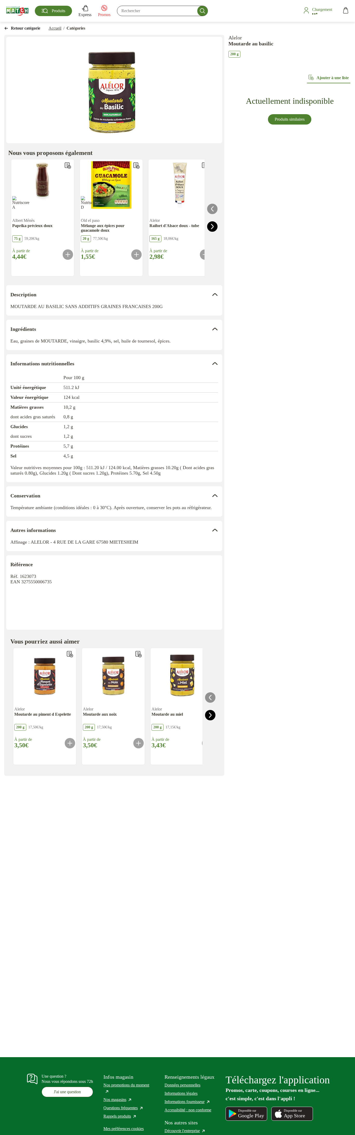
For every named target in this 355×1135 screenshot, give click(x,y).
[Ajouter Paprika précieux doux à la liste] (68, 165)
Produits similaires (290, 119)
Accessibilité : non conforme (188, 1110)
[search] (162, 11)
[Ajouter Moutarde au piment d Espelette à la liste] (70, 654)
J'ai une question (67, 1092)
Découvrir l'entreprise (185, 1131)
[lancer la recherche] (202, 11)
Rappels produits (120, 1116)
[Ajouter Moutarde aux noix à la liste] (138, 654)
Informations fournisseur (187, 1101)
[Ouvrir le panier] (346, 11)
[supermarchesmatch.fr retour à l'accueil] (17, 11)
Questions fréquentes (123, 1108)
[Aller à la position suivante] (212, 226)
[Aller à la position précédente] (212, 209)
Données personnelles (182, 1085)
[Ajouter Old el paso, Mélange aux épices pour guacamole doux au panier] (136, 254)
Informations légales (181, 1093)
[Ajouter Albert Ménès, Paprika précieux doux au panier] (68, 254)
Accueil (55, 28)
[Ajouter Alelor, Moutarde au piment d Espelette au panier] (70, 743)
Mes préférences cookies (123, 1128)
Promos (104, 14)
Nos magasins (117, 1099)
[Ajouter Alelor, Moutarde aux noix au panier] (138, 743)
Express (84, 14)
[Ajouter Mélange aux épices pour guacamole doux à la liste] (136, 165)
